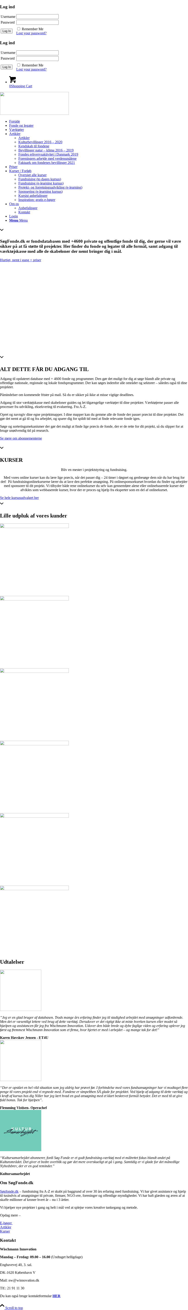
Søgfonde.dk (9, 1191)
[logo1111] (34, 114)
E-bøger (6, 1223)
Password (8, 22)
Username (8, 17)
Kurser (5, 1231)
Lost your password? (31, 33)
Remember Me (32, 29)
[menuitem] (98, 121)
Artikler (5, 1227)
